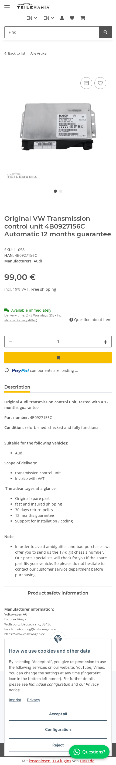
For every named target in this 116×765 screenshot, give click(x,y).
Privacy (33, 700)
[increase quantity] (105, 341)
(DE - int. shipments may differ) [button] (33, 317)
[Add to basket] (8, 70)
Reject (58, 745)
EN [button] (29, 18)
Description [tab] (17, 387)
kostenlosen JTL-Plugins (50, 760)
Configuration (58, 729)
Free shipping (43, 289)
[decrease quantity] (10, 341)
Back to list (16, 53)
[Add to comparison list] (86, 83)
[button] (62, 18)
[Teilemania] (33, 6)
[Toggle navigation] (7, 3)
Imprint (15, 700)
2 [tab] (60, 191)
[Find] (105, 32)
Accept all (58, 713)
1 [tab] (55, 191)
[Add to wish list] (100, 83)
